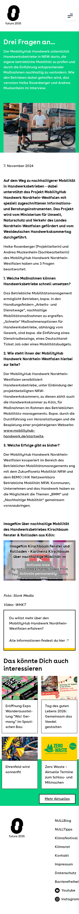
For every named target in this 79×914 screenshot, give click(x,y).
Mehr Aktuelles (57, 799)
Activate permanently (38, 573)
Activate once (38, 565)
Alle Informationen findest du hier (37, 640)
